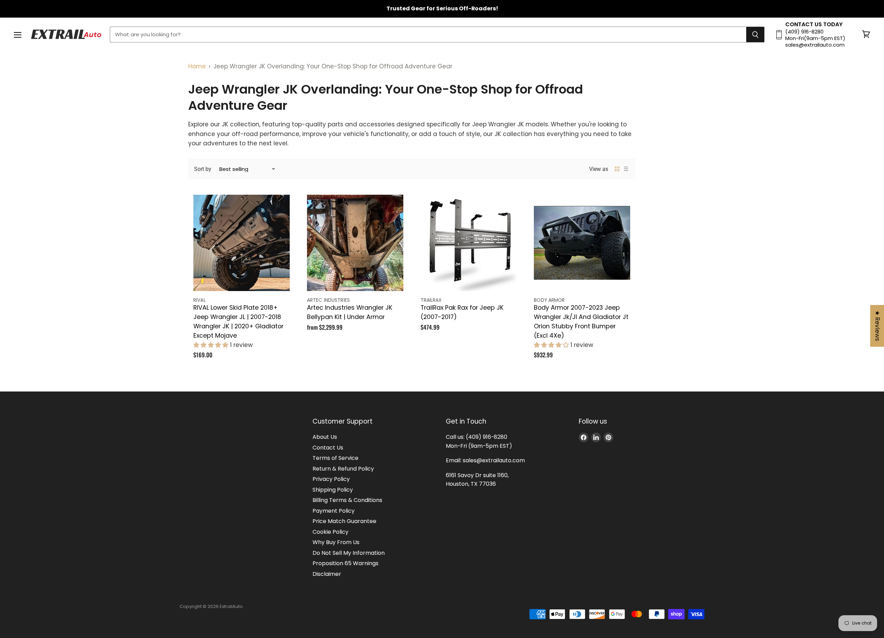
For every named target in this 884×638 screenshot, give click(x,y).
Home (197, 66)
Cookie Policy (330, 532)
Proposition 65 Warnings (345, 563)
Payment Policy (334, 511)
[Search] (755, 34)
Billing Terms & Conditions (347, 500)
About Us (325, 437)
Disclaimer (327, 574)
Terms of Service (335, 458)
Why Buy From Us (336, 542)
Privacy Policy (331, 479)
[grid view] (617, 168)
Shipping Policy (333, 490)
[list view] (626, 168)
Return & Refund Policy (343, 469)
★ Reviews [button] (877, 325)
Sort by (202, 169)
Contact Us (328, 448)
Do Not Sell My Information (349, 553)
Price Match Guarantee (344, 521)
